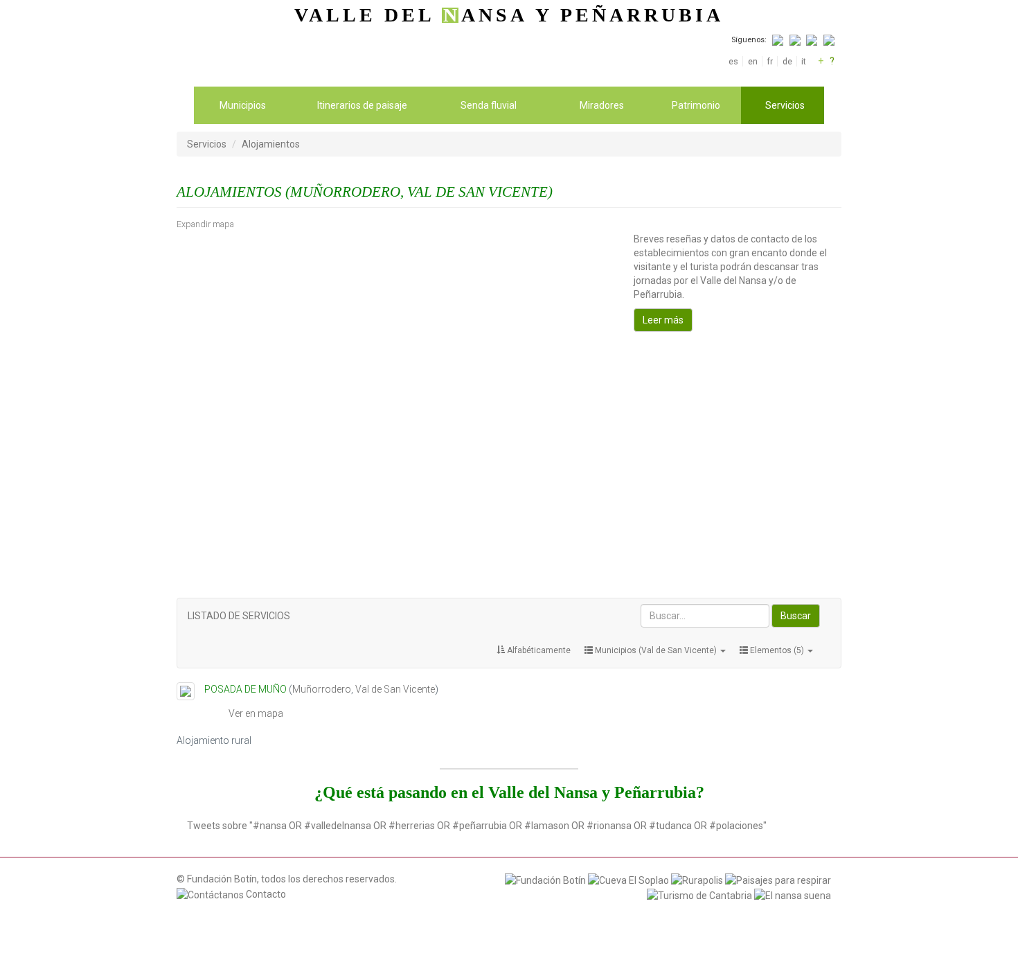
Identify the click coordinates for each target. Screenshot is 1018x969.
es (733, 61)
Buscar (795, 615)
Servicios (785, 105)
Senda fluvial (489, 105)
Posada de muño (245, 689)
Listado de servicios (239, 615)
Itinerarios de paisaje (362, 105)
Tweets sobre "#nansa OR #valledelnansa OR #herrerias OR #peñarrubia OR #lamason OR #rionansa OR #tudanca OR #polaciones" (477, 825)
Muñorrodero (321, 689)
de (787, 61)
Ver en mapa (256, 713)
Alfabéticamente (538, 650)
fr (770, 61)
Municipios (243, 105)
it (803, 61)
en (752, 61)
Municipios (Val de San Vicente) (656, 650)
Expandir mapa (205, 224)
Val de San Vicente (395, 689)
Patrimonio (696, 105)
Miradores (602, 105)
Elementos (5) (777, 650)
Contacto (265, 894)
